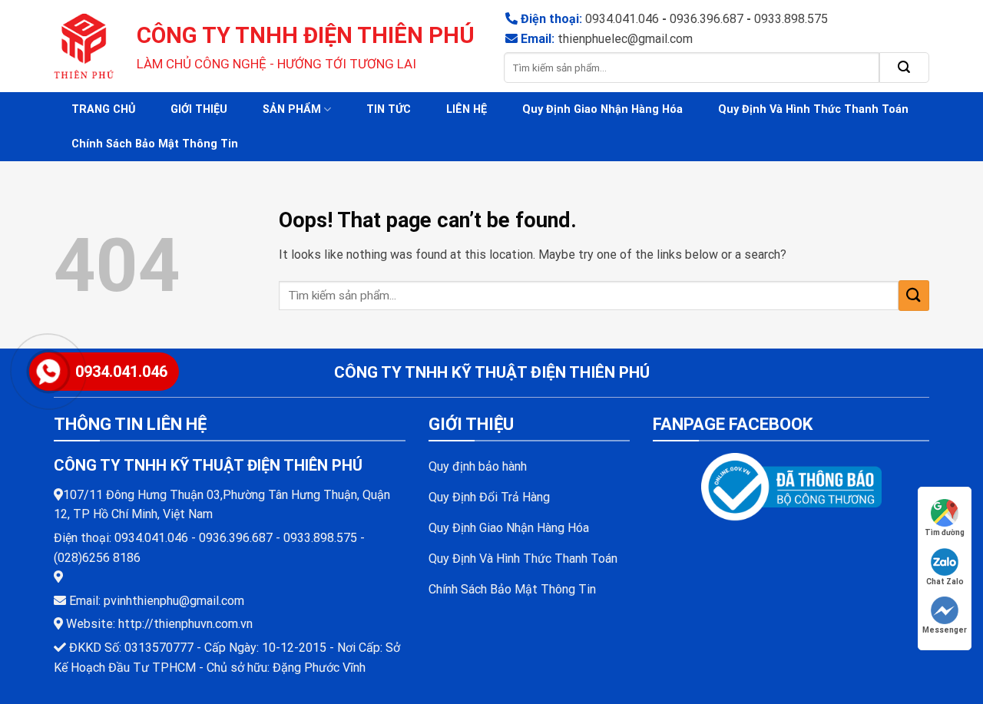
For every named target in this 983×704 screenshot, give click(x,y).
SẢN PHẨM (292, 109)
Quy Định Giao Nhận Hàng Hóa (602, 109)
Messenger (944, 630)
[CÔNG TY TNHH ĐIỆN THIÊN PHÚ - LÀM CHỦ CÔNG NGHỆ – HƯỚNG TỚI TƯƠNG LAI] (84, 46)
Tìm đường (945, 532)
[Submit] (904, 67)
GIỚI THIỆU (198, 109)
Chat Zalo (945, 581)
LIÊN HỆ (466, 109)
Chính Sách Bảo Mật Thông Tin (154, 143)
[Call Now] (48, 371)
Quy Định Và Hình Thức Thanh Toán (813, 109)
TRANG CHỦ (103, 109)
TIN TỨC (388, 109)
